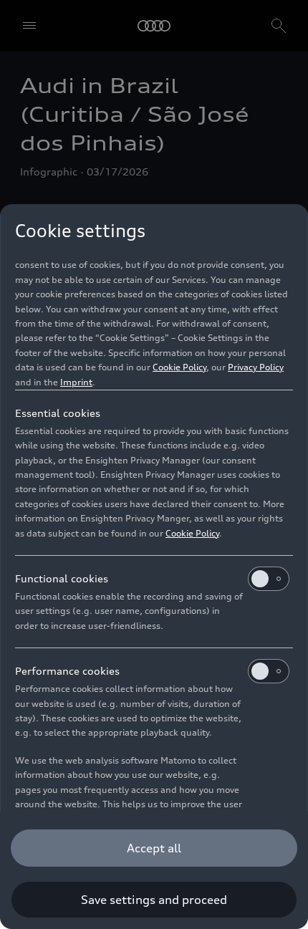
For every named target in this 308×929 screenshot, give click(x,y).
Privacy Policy (256, 367)
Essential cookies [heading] (57, 413)
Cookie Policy (179, 367)
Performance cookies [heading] (67, 671)
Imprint (76, 382)
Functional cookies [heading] (61, 578)
